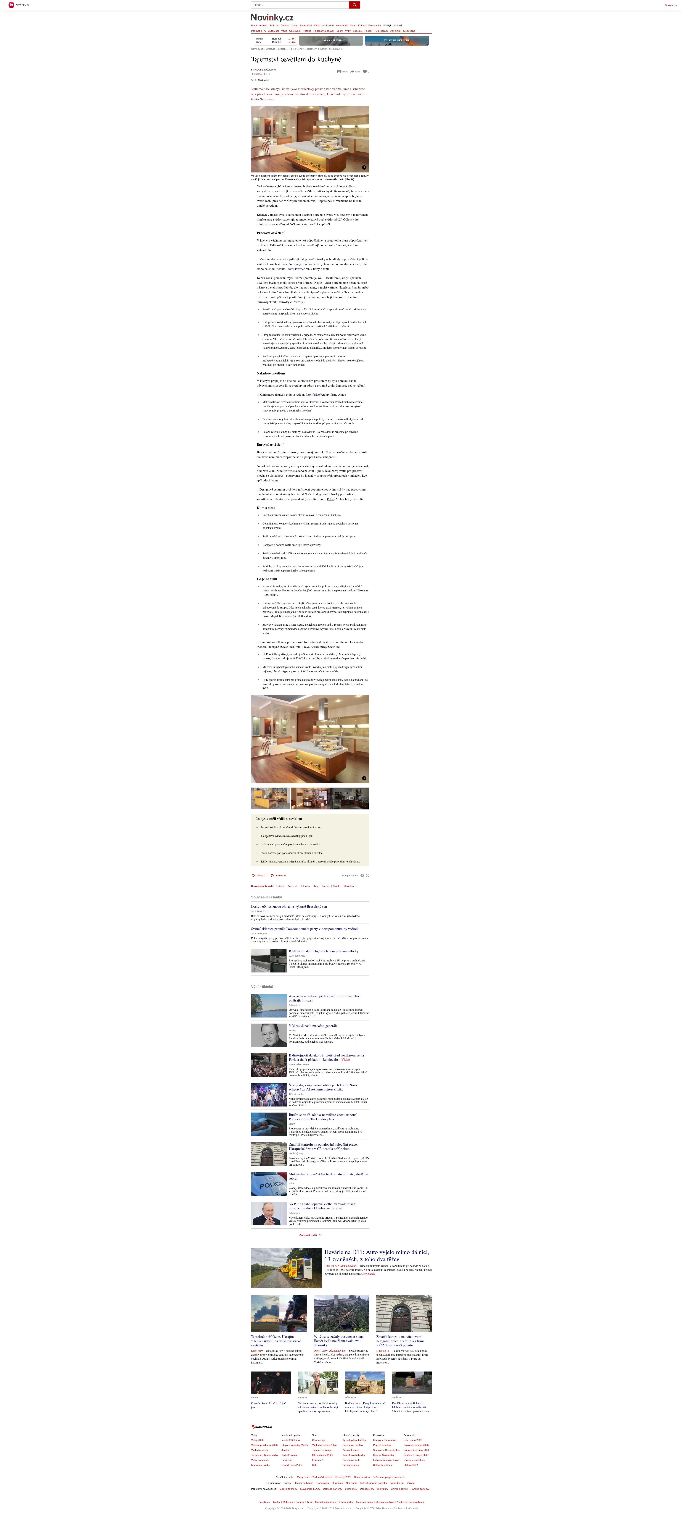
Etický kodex (346, 1502)
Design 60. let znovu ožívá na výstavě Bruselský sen (289, 906)
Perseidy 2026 (343, 1477)
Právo (254, 69)
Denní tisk (395, 30)
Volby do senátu (260, 1460)
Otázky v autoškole (414, 1460)
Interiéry (305, 886)
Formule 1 (318, 1460)
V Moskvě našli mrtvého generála (313, 1025)
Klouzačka (351, 1482)
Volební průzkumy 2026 (264, 1445)
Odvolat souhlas (385, 1502)
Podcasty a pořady (323, 30)
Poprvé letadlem (382, 1445)
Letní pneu (351, 1488)
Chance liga (318, 1440)
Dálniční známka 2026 (416, 1445)
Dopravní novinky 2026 (417, 1450)
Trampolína (322, 1482)
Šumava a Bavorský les (386, 1450)
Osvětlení (349, 886)
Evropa (292, 1030)
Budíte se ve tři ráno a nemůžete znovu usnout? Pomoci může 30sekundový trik (323, 1116)
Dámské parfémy (332, 1488)
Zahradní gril (397, 1482)
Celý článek (368, 1273)
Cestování (295, 30)
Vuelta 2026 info (291, 1440)
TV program (381, 30)
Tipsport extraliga (322, 1450)
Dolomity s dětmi (382, 1465)
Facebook (264, 1502)
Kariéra (300, 1502)
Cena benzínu (362, 1477)
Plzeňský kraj (296, 1153)
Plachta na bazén (303, 1482)
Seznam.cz (671, 5)
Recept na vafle (351, 1460)
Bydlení (280, 886)
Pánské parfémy (420, 1488)
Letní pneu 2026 (413, 1440)
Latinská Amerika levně (386, 1460)
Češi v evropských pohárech (388, 1477)
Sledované (409, 30)
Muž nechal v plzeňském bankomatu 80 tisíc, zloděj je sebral (328, 1176)
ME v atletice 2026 (322, 1455)
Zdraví (292, 1124)
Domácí (285, 25)
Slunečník (337, 1482)
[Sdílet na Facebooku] (362, 875)
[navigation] (4, 5)
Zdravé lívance (351, 1450)
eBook (345, 71)
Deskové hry (367, 1488)
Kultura (362, 25)
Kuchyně (292, 886)
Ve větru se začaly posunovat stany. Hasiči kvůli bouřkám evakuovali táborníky (339, 1340)
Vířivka (411, 1482)
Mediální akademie (326, 1502)
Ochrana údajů (364, 1502)
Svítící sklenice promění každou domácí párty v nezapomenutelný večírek (305, 928)
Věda (284, 30)
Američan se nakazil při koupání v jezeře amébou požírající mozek (325, 998)
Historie (307, 30)
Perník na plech (351, 1465)
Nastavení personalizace (411, 1502)
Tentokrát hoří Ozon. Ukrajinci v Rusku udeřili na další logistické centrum (276, 1340)
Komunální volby (260, 1465)
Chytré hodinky (399, 1488)
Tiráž (309, 1502)
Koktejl (398, 25)
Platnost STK (411, 1465)
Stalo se (274, 25)
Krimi (353, 25)
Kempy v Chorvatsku (384, 1440)
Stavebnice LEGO (310, 1488)
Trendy (326, 886)
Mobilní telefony (288, 1488)
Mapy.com (303, 1477)
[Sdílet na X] (367, 875)
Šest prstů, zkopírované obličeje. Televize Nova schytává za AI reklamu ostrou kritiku (323, 1087)
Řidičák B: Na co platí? (416, 1455)
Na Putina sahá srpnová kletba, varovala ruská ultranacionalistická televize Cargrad (322, 1205)
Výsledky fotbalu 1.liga (324, 1445)
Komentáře (342, 25)
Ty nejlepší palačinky (354, 1440)
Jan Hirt (286, 1450)
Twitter (276, 1502)
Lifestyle (387, 25)
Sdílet (358, 71)
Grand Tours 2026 (292, 1465)
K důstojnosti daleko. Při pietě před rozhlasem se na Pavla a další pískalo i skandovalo (326, 1057)
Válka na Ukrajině (324, 25)
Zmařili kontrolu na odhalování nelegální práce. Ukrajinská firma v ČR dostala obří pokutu (323, 1146)
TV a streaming (296, 1094)
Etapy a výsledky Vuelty (295, 1445)
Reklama (288, 1502)
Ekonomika (374, 25)
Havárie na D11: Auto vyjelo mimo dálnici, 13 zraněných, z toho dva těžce (376, 1255)
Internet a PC (258, 30)
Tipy (316, 886)
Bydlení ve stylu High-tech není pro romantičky (323, 950)
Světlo (336, 886)
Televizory (382, 1488)
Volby (295, 25)
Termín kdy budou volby (264, 1455)
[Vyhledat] (354, 5)
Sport (340, 30)
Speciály (357, 30)
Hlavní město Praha (299, 1064)
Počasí (368, 30)
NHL (314, 1465)
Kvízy (348, 30)
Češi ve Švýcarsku (383, 1455)
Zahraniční (306, 25)
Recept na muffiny (353, 1445)
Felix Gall (287, 1460)
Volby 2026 (257, 1440)
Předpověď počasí (321, 1477)
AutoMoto (273, 30)
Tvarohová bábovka (354, 1455)
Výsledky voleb (259, 1450)
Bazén (287, 1482)
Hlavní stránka (259, 25)
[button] (310, 139)
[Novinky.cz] (272, 18)
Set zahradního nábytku (373, 1482)
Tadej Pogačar (290, 1455)
